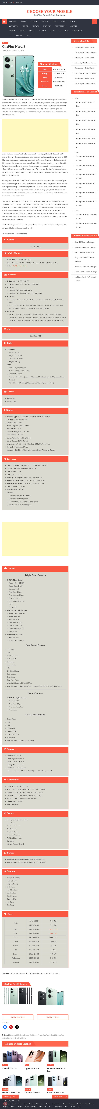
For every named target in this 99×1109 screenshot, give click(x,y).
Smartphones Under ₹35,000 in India (86, 194)
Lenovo (19, 35)
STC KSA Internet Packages (84, 252)
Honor (25, 26)
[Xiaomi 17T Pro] (12, 1055)
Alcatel (42, 31)
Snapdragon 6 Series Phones (84, 68)
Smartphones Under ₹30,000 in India (86, 185)
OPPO (55, 22)
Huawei (35, 26)
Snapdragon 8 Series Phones (84, 47)
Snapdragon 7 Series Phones (84, 58)
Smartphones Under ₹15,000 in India (86, 158)
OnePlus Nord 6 (32, 1092)
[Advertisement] (35, 135)
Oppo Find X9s (32, 1068)
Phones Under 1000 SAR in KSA (85, 113)
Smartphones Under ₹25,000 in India (86, 176)
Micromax (77, 31)
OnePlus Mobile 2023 (50, 1035)
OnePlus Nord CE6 (11, 1092)
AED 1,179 (53, 929)
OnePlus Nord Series (20, 266)
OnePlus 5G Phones (36, 1035)
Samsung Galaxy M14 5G (12, 1097)
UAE (76, 211)
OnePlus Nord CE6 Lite (56, 1069)
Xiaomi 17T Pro (9, 1068)
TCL (10, 35)
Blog (11, 2)
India (76, 153)
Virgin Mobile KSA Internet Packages (84, 259)
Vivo (63, 22)
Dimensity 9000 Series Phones (19, 1035)
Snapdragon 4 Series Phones (84, 78)
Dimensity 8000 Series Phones (85, 63)
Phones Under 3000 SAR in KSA (85, 145)
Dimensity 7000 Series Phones (85, 73)
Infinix (12, 31)
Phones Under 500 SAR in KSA (85, 104)
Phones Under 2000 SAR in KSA (85, 131)
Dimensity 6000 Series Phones (85, 84)
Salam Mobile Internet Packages (86, 272)
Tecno (22, 31)
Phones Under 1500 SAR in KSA (85, 122)
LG (60, 31)
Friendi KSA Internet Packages (85, 267)
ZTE (29, 35)
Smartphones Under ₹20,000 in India (86, 167)
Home (5, 2)
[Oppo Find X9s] (35, 1055)
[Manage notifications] (5, 1104)
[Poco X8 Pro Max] (57, 1079)
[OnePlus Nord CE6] (12, 1079)
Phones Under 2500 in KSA (85, 138)
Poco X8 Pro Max (55, 1092)
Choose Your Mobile (49, 11)
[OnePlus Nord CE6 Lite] (57, 1055)
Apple (23, 22)
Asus (52, 31)
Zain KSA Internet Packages (84, 242)
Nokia (32, 31)
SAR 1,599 (53, 933)
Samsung (13, 22)
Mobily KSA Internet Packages (85, 247)
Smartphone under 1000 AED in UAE (86, 216)
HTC (67, 31)
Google (73, 26)
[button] (18, 995)
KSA (76, 98)
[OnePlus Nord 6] (35, 1079)
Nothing (47, 26)
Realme (73, 22)
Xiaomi (34, 22)
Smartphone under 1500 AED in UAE (86, 225)
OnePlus (45, 22)
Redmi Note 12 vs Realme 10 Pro (61, 1097)
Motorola (13, 26)
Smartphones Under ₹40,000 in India (86, 203)
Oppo (27, 1065)
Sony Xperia (60, 26)
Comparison (18, 2)
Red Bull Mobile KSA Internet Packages (85, 279)
